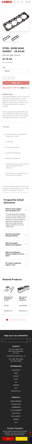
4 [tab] (15, 320)
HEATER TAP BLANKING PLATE (8, 298)
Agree (21, 439)
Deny (8, 439)
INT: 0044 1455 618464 (16, 359)
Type (4, 67)
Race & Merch (16, 416)
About (16, 373)
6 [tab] (20, 320)
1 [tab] (7, 320)
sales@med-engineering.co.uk (16, 356)
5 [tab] (17, 320)
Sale (16, 422)
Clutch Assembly (16, 410)
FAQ (16, 382)
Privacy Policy (16, 391)
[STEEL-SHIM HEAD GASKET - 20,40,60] (6, 38)
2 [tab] (9, 320)
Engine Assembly (16, 401)
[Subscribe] (29, 340)
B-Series (16, 419)
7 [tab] (22, 320)
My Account (16, 370)
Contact (16, 376)
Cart (29, 2)
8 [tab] (25, 320)
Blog (16, 379)
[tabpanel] (8, 299)
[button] (14, 2)
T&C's (16, 388)
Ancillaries (16, 413)
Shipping (16, 385)
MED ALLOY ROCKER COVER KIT (23, 298)
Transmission (16, 407)
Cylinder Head (16, 404)
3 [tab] (12, 320)
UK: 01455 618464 (16, 361)
